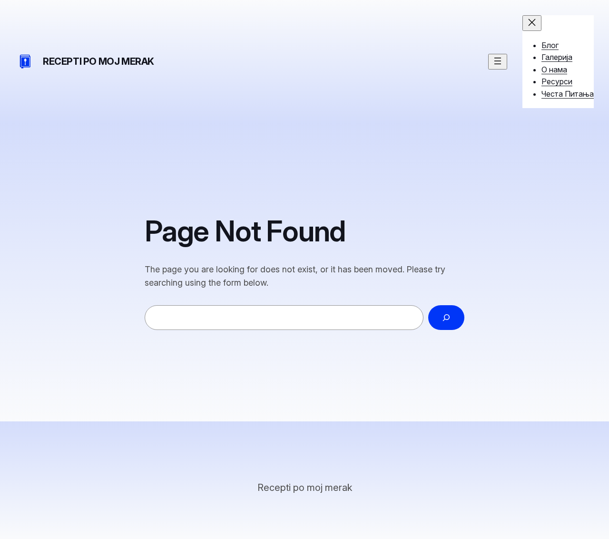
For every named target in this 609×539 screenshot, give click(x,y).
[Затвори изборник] (531, 23)
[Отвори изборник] (497, 62)
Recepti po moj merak (98, 61)
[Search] (446, 317)
